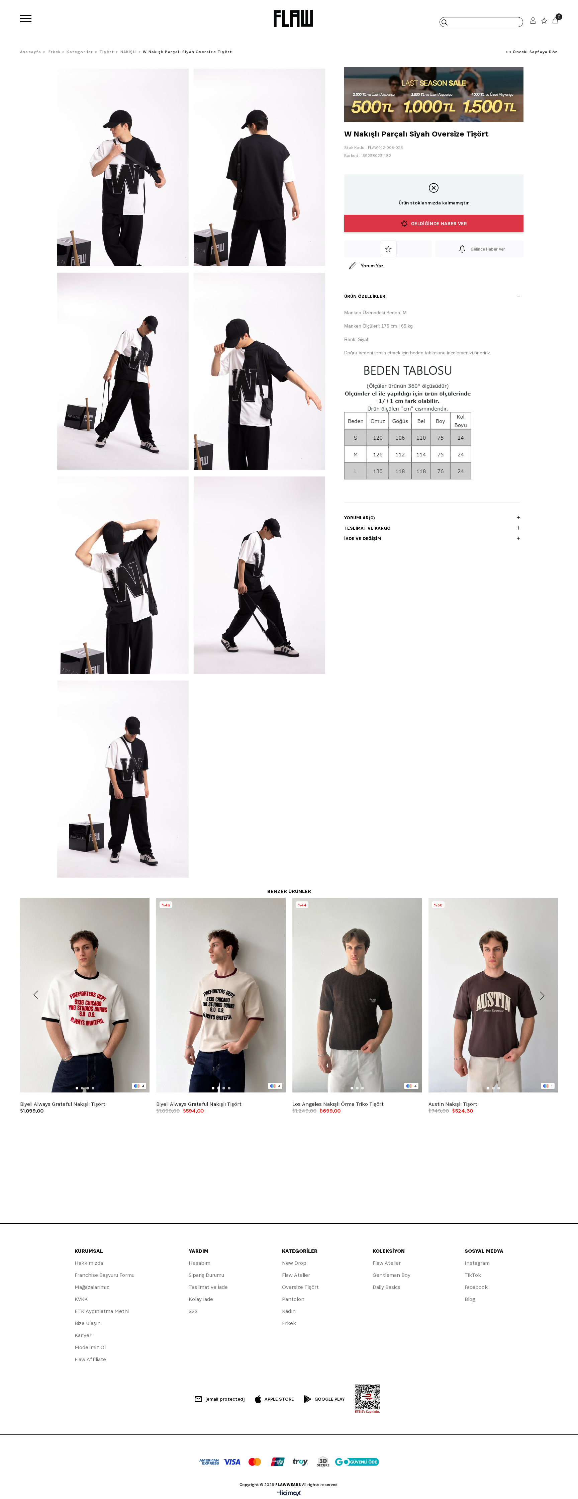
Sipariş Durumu (206, 1274)
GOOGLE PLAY (329, 1399)
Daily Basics (386, 1287)
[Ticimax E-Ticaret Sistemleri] (289, 1493)
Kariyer (83, 1335)
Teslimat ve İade (208, 1287)
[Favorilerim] (544, 22)
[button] (77, 1088)
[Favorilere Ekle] (388, 249)
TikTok (473, 1274)
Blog (470, 1299)
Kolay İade (201, 1299)
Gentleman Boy (391, 1274)
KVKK (81, 1299)
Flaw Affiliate (90, 1359)
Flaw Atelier (296, 1274)
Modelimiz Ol (90, 1347)
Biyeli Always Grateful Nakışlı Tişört (62, 1104)
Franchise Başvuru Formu (104, 1274)
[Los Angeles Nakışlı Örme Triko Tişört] (357, 995)
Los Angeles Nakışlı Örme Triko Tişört (338, 1104)
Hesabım (199, 1262)
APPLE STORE (279, 1399)
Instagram (477, 1262)
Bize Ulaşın (88, 1323)
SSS (193, 1311)
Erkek (289, 1323)
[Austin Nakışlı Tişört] (493, 995)
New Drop (294, 1262)
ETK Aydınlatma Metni (102, 1311)
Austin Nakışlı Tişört (452, 1104)
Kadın (289, 1311)
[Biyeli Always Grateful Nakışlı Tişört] (85, 995)
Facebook (476, 1287)
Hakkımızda (89, 1262)
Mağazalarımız (92, 1287)
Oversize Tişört (300, 1287)
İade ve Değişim (362, 538)
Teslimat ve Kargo (367, 528)
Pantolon (293, 1299)
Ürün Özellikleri (365, 296)
